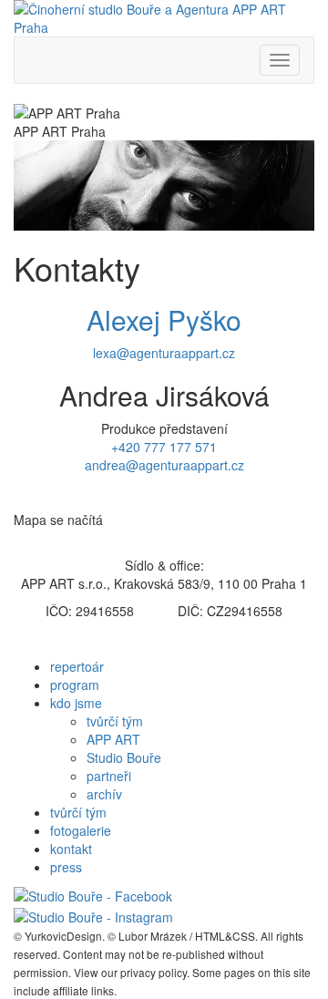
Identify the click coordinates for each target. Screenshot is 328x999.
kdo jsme (76, 703)
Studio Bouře (124, 757)
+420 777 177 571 (164, 447)
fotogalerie (80, 830)
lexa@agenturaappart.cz (164, 353)
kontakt (71, 848)
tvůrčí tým (115, 721)
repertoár (77, 666)
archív (104, 794)
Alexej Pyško (164, 319)
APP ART (113, 739)
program (74, 684)
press (66, 867)
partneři (109, 776)
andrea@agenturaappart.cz (164, 465)
